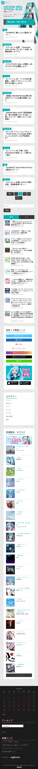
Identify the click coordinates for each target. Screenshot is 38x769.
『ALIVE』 (19, 599)
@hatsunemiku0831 (19, 357)
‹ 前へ (10, 194)
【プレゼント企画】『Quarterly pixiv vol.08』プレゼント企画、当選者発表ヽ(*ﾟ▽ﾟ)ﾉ (18, 49)
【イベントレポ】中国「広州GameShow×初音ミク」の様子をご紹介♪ (18, 153)
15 (24, 702)
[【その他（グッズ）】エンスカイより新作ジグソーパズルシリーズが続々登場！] (7, 290)
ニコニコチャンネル (20, 348)
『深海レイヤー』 (21, 544)
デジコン (8, 410)
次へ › (19, 198)
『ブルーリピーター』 (22, 577)
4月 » (4, 714)
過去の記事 (7, 44)
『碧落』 (18, 457)
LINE (19, 361)
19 (9, 706)
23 (28, 706)
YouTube (19, 344)
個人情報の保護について (9, 751)
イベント (6, 76)
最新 (11, 217)
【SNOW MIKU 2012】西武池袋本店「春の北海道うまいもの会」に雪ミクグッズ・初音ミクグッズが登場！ (18, 116)
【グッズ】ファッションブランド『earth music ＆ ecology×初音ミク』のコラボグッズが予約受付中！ (18, 135)
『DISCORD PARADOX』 (23, 533)
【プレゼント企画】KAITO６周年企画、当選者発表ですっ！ (18, 183)
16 (28, 702)
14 (19, 702)
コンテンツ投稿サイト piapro (10, 742)
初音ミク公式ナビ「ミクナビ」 (19, 364)
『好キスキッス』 (21, 643)
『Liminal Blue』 (21, 490)
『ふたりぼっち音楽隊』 (23, 588)
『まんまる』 (20, 566)
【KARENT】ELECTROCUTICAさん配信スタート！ (19, 169)
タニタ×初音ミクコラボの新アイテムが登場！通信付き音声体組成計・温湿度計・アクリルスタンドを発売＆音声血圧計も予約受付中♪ (22, 315)
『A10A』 (19, 468)
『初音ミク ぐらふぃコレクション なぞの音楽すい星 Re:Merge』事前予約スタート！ (22, 223)
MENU (7, 2)
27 (14, 710)
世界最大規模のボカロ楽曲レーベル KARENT (15, 745)
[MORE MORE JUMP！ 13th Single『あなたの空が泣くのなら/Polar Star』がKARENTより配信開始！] (7, 259)
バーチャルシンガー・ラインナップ (12, 748)
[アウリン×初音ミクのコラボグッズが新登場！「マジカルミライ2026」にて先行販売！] (7, 240)
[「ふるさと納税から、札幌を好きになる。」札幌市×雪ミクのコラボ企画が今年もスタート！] (7, 281)
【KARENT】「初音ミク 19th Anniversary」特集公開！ (21, 232)
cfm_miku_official (19, 352)
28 (19, 710)
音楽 (5, 30)
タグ (26, 217)
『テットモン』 (20, 632)
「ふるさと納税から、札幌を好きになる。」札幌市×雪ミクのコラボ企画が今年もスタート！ (22, 281)
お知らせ (6, 179)
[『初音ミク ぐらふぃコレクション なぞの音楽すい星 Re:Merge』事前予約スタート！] (7, 223)
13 (14, 702)
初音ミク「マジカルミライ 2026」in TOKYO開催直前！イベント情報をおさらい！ (22, 271)
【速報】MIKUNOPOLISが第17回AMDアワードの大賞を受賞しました (18, 98)
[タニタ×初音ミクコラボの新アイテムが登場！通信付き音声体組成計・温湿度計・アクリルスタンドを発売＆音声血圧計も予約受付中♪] (7, 313)
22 (24, 706)
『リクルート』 (20, 621)
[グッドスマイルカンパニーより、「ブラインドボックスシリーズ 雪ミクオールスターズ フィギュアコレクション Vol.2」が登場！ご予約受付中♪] (7, 300)
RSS (4, 732)
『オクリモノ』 (20, 479)
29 (24, 710)
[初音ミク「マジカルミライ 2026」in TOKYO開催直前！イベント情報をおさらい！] (7, 271)
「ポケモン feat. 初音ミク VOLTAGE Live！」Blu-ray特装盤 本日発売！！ (21, 250)
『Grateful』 (19, 512)
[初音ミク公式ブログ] (13, 9)
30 (28, 710)
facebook (19, 340)
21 (19, 706)
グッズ (8, 406)
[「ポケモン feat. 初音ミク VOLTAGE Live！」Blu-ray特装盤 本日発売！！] (7, 250)
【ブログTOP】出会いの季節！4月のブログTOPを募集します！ (18, 65)
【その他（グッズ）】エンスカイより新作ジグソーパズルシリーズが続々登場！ (22, 290)
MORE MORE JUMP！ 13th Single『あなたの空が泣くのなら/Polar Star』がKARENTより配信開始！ (22, 260)
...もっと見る (19, 675)
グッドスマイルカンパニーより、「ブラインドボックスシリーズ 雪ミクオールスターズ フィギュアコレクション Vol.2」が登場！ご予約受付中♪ (22, 302)
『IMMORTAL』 (20, 664)
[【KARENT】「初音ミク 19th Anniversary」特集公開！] (7, 232)
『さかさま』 (20, 501)
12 (9, 702)
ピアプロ (8, 413)
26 (9, 710)
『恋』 (18, 653)
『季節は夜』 (20, 555)
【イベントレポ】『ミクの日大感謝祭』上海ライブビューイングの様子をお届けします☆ (18, 81)
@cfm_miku (19, 336)
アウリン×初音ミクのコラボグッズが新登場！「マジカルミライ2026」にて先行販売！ (21, 240)
